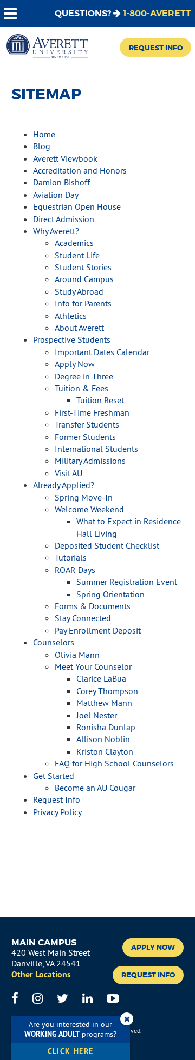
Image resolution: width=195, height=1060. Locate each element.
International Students (96, 448)
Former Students (85, 436)
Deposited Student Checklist (107, 545)
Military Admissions (90, 460)
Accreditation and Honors (80, 170)
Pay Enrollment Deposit (98, 630)
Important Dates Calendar (102, 351)
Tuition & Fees (81, 388)
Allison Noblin (103, 739)
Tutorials (71, 557)
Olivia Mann (77, 654)
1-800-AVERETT (157, 13)
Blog (41, 146)
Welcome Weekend (89, 509)
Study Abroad (79, 291)
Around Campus (84, 279)
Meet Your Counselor (93, 666)
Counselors (53, 642)
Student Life (77, 255)
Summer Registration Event (126, 581)
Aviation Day (56, 194)
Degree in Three (84, 376)
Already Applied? (63, 484)
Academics (74, 242)
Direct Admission (63, 219)
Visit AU (68, 473)
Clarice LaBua (101, 678)
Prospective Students (71, 339)
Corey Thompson (107, 690)
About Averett (79, 327)
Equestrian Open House (77, 206)
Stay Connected (83, 617)
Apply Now (75, 363)
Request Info (156, 47)
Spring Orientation (110, 594)
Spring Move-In (84, 497)
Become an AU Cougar (95, 787)
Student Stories (83, 267)
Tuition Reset (100, 400)
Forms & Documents (93, 606)
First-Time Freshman (92, 412)
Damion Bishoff (61, 182)
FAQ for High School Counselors (114, 763)
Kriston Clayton (104, 751)
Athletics (71, 315)
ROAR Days (75, 569)
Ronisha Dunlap (105, 727)
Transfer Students (87, 424)
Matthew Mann (104, 702)
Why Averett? (56, 230)
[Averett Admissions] (47, 47)
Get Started (53, 775)
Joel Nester (96, 715)
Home (44, 134)
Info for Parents (83, 303)
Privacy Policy (57, 811)
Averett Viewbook (65, 158)
